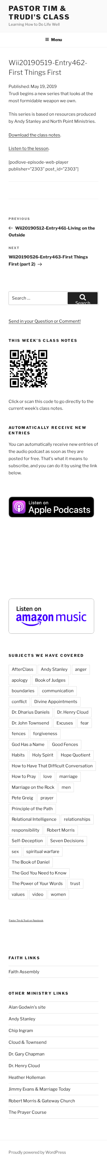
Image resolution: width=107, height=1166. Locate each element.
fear (84, 723)
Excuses (64, 723)
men (66, 787)
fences (19, 733)
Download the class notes (34, 135)
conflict (19, 701)
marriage (68, 776)
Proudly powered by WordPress (37, 1152)
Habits (18, 755)
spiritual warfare (42, 851)
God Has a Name (28, 744)
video (37, 894)
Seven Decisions (67, 840)
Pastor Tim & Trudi (19, 920)
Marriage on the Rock (33, 787)
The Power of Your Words (37, 883)
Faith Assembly (24, 971)
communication (58, 690)
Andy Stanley (54, 669)
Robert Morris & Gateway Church (42, 1100)
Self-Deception (27, 840)
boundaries (23, 690)
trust (75, 883)
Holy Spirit (42, 755)
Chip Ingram (21, 1030)
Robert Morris (61, 830)
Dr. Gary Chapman (27, 1054)
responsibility (25, 830)
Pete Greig (22, 797)
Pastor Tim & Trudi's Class (39, 12)
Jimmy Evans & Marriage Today (39, 1089)
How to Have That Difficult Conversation (52, 765)
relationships (77, 819)
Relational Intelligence (34, 819)
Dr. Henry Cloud (72, 712)
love (47, 776)
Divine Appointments (55, 701)
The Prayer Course (28, 1112)
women (58, 894)
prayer (47, 797)
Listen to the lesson (29, 148)
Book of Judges (50, 680)
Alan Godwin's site (27, 1007)
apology (20, 680)
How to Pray (24, 776)
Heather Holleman (27, 1077)
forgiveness (45, 733)
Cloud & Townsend (28, 1042)
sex (15, 851)
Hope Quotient (75, 755)
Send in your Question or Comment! (45, 321)
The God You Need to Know (39, 873)
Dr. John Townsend (30, 723)
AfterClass (22, 669)
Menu (56, 39)
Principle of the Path (32, 808)
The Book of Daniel (31, 862)
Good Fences (65, 744)
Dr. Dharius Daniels (31, 712)
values (18, 894)
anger (81, 669)
